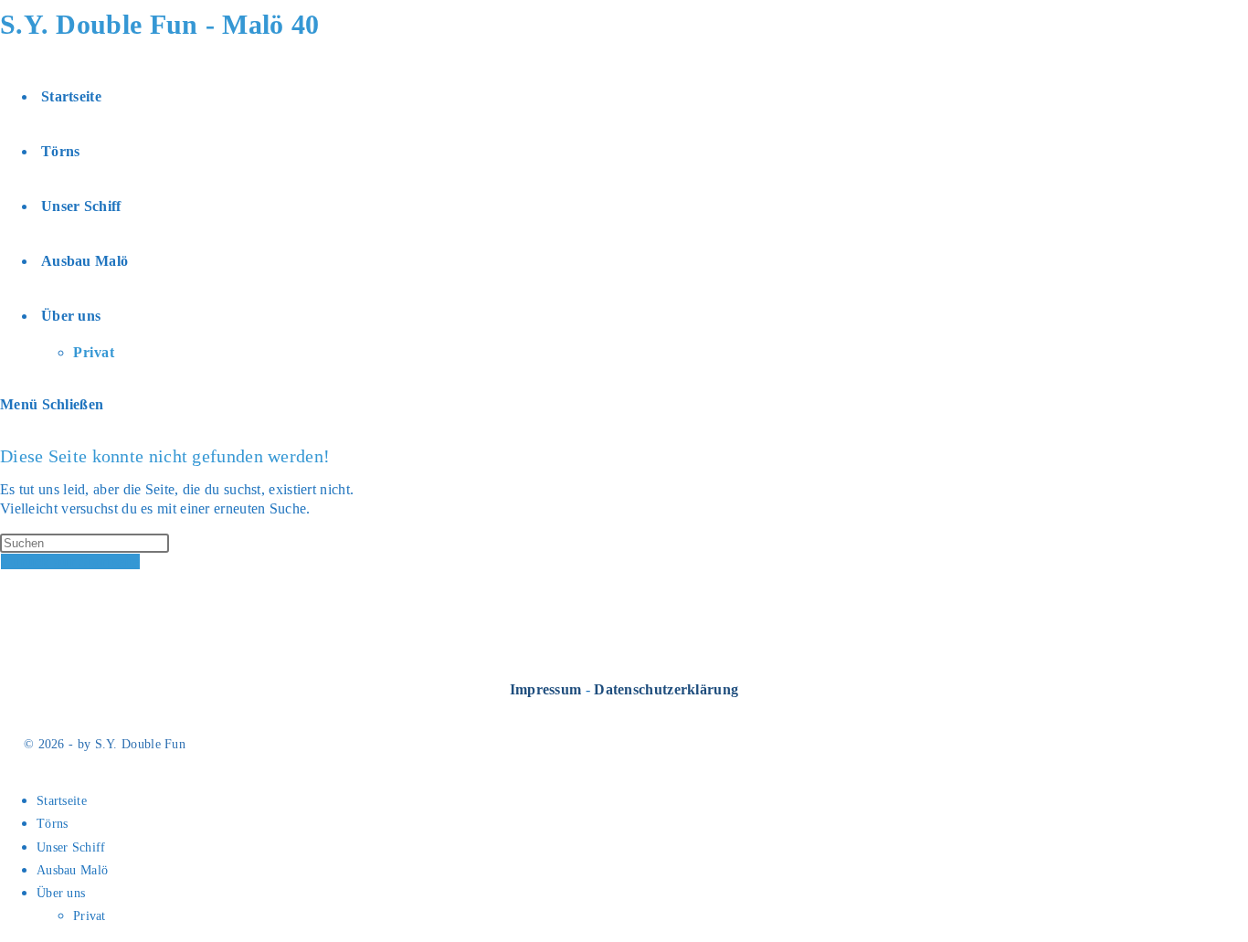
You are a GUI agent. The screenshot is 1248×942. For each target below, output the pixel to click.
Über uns (61, 893)
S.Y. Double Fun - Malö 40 (160, 24)
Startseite (62, 801)
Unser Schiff (71, 847)
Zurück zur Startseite (70, 561)
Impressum (546, 689)
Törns (53, 824)
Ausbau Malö (72, 870)
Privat (89, 916)
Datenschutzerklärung (666, 689)
